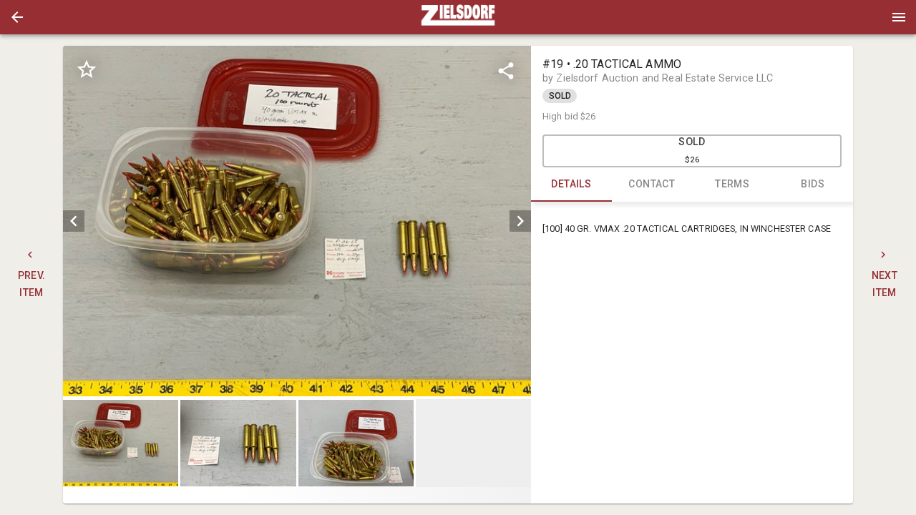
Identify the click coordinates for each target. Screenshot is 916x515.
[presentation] (458, 17)
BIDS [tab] (812, 184)
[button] (17, 17)
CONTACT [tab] (651, 184)
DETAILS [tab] (571, 184)
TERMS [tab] (732, 184)
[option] (297, 221)
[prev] (73, 221)
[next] (520, 221)
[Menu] (899, 17)
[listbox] (297, 221)
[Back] (17, 17)
